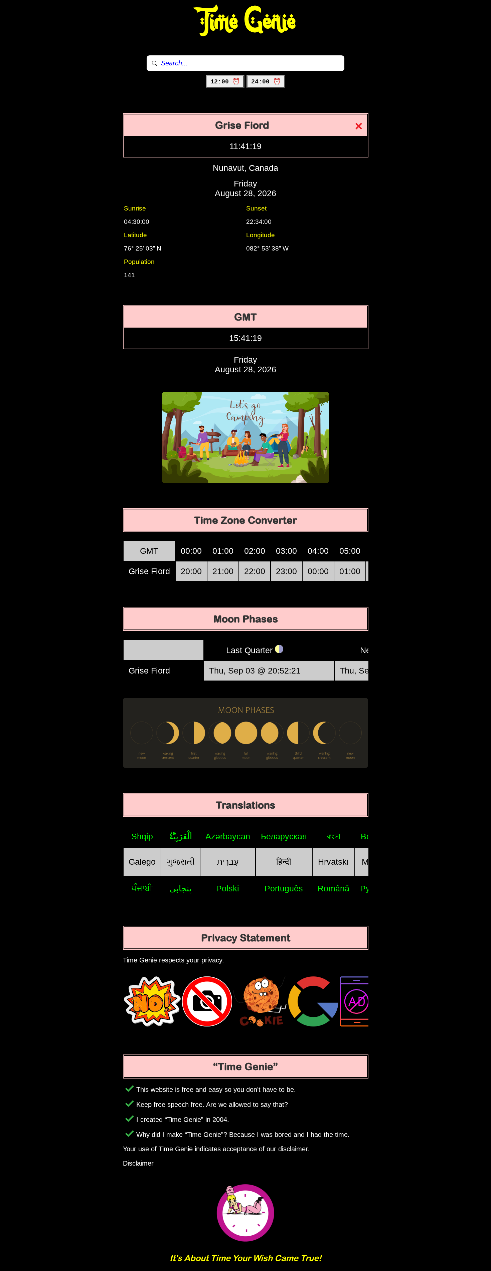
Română (333, 888)
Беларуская (284, 836)
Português (284, 888)
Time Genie (246, 21)
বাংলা (333, 836)
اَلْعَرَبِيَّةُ (180, 836)
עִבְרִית (228, 861)
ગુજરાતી (180, 861)
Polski (227, 888)
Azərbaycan (227, 836)
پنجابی (180, 888)
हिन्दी (283, 861)
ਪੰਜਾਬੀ (142, 888)
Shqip (142, 836)
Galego (142, 861)
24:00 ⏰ (266, 81)
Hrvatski (333, 861)
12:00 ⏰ (225, 81)
